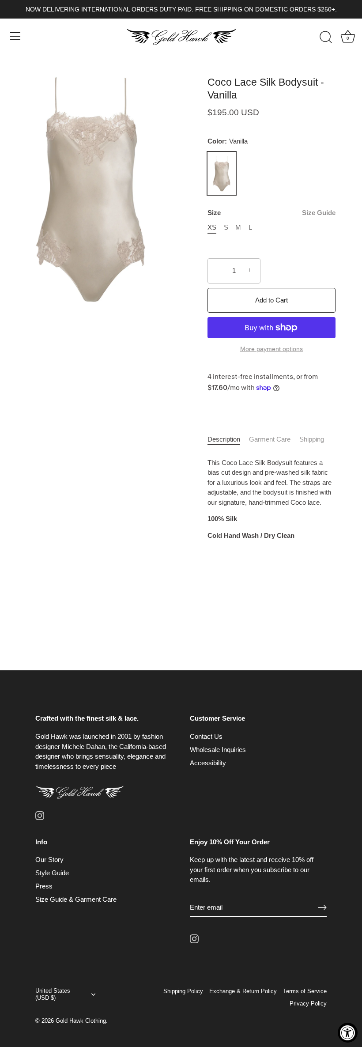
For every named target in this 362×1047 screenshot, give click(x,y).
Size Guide (319, 212)
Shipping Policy (183, 991)
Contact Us (206, 736)
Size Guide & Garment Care (76, 899)
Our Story (49, 859)
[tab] (228, 440)
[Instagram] (39, 815)
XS (211, 227)
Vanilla (221, 173)
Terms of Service (305, 991)
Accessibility (208, 763)
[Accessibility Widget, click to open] (348, 1033)
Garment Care (269, 439)
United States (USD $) (52, 994)
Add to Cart (271, 300)
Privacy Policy (308, 1003)
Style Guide (52, 873)
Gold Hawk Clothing (81, 1020)
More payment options (271, 349)
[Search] (326, 37)
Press (44, 886)
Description (223, 439)
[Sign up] (322, 907)
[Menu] (15, 36)
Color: (227, 141)
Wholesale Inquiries (218, 749)
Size (271, 212)
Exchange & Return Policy (243, 991)
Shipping (311, 439)
